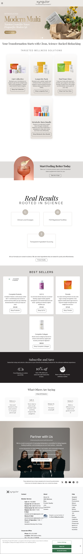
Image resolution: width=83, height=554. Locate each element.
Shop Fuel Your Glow (65, 91)
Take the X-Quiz (55, 175)
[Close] (80, 546)
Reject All (61, 546)
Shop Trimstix (68, 310)
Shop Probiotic (15, 310)
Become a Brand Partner (41, 460)
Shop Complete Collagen (41, 346)
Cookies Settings (61, 542)
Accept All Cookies (62, 550)
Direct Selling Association (57, 517)
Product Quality (41, 260)
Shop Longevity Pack (41, 91)
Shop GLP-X (41, 310)
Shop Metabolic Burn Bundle (41, 134)
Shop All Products (41, 394)
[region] (41, 546)
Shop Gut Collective (18, 89)
